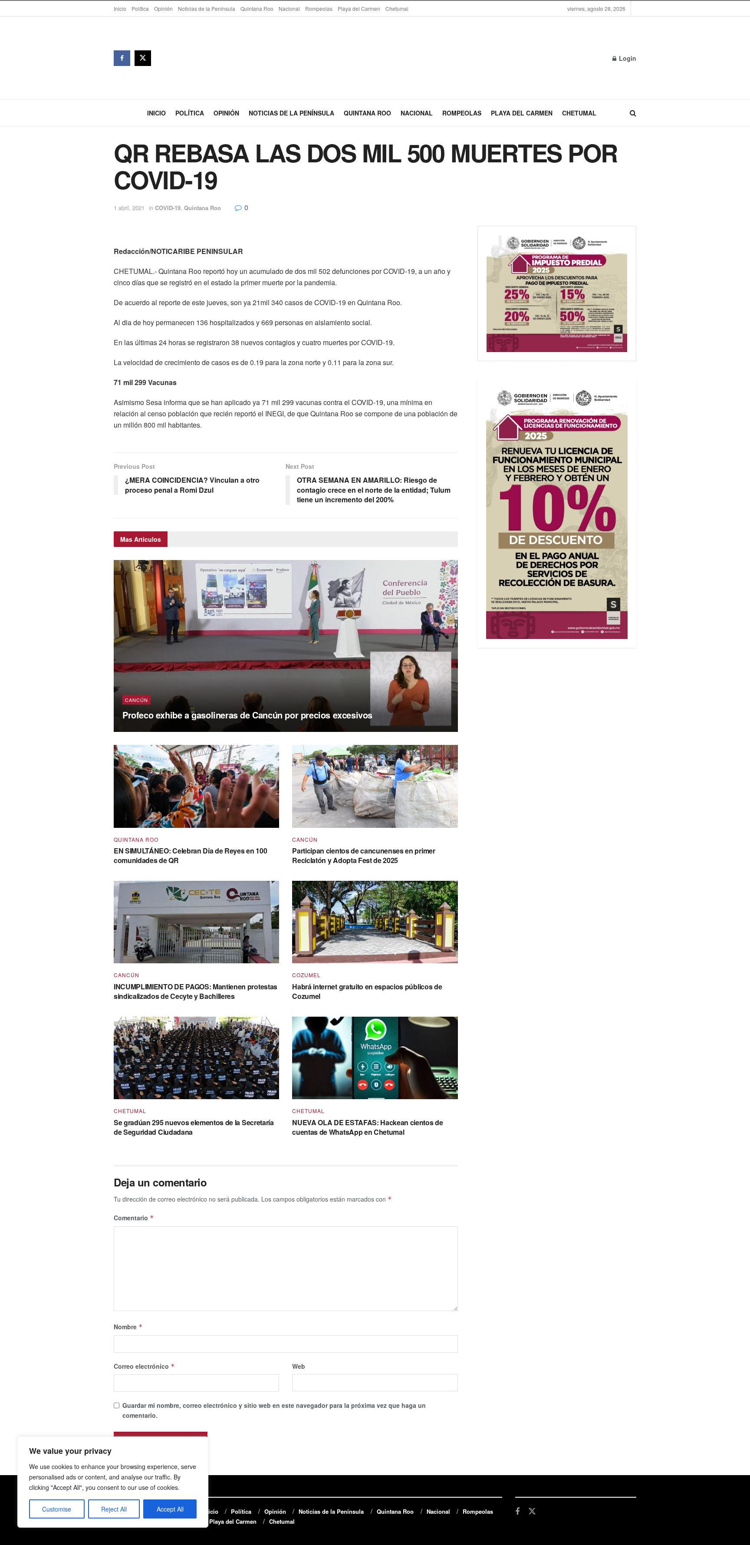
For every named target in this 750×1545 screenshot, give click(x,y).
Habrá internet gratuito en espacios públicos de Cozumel (367, 991)
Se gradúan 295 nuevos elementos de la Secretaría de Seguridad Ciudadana (194, 1127)
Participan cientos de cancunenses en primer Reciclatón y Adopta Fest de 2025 (363, 855)
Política (140, 8)
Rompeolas (318, 8)
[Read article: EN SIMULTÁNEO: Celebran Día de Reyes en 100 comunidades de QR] (196, 786)
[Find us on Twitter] (143, 58)
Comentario (134, 1217)
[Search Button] (633, 113)
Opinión (163, 8)
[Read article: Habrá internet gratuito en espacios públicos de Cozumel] (374, 922)
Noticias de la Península (206, 8)
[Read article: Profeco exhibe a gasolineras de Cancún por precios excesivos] (286, 646)
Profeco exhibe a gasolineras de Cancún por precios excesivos (247, 714)
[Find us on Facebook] (122, 58)
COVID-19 (168, 208)
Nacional (289, 8)
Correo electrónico (144, 1366)
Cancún (136, 699)
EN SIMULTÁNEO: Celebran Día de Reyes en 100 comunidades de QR (190, 855)
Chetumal (396, 8)
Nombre (128, 1326)
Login (626, 58)
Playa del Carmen (359, 8)
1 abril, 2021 (129, 208)
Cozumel (306, 975)
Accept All (170, 1509)
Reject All (114, 1509)
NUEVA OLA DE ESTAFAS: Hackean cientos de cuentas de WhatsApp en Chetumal (367, 1127)
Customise (56, 1509)
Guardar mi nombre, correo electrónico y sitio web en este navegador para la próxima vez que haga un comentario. (274, 1410)
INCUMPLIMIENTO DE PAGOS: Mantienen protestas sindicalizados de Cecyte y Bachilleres (195, 991)
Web (298, 1366)
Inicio (120, 8)
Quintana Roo (256, 8)
